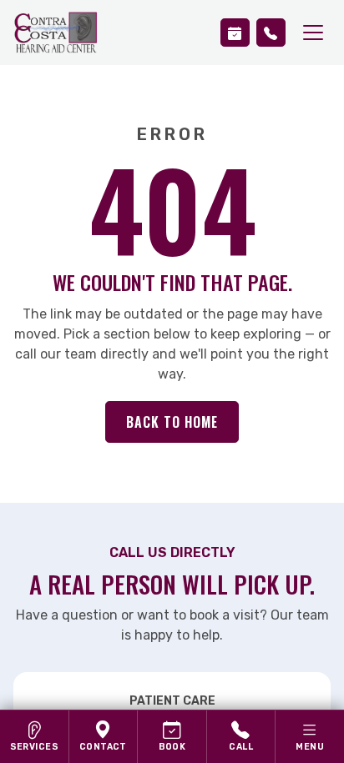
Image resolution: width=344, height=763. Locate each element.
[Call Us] (271, 32)
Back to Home (172, 422)
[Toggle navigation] (313, 32)
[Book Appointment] (235, 32)
